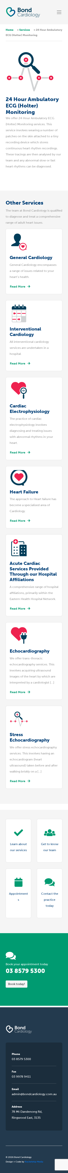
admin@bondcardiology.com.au (34, 1094)
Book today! (16, 984)
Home (9, 29)
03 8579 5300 (25, 970)
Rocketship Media (34, 1161)
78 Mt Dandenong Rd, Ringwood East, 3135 (27, 1114)
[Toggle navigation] (59, 12)
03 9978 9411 (21, 1076)
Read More (17, 286)
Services (24, 29)
